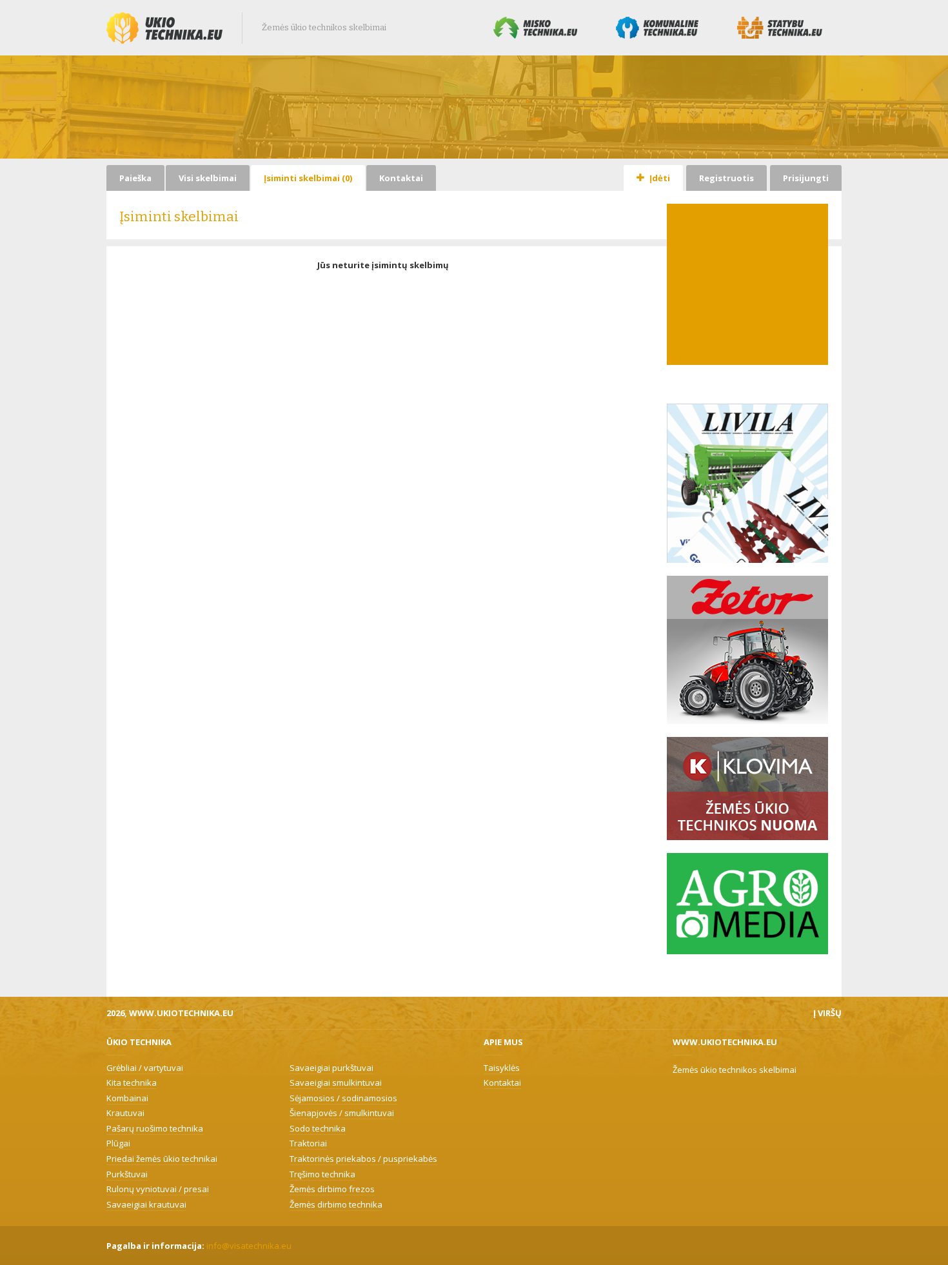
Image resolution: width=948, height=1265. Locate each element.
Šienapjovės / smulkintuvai (342, 1113)
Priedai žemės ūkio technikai (161, 1158)
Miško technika (535, 28)
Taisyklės (502, 1068)
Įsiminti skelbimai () (308, 178)
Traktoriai (308, 1143)
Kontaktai (401, 178)
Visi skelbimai (208, 178)
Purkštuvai (127, 1174)
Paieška (135, 178)
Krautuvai (125, 1113)
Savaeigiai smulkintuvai (336, 1082)
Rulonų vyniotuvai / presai (157, 1189)
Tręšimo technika (322, 1174)
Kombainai (127, 1098)
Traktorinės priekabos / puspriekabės (363, 1158)
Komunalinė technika (657, 28)
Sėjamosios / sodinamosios (343, 1098)
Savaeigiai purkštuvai (331, 1068)
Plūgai (118, 1143)
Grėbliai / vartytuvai (144, 1068)
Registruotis (726, 178)
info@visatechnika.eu (248, 1245)
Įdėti (658, 178)
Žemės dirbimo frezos (332, 1189)
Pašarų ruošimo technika (154, 1128)
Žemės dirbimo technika (336, 1204)
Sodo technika (318, 1128)
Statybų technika (779, 28)
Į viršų (827, 1013)
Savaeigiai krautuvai (146, 1204)
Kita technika (131, 1082)
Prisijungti (806, 178)
